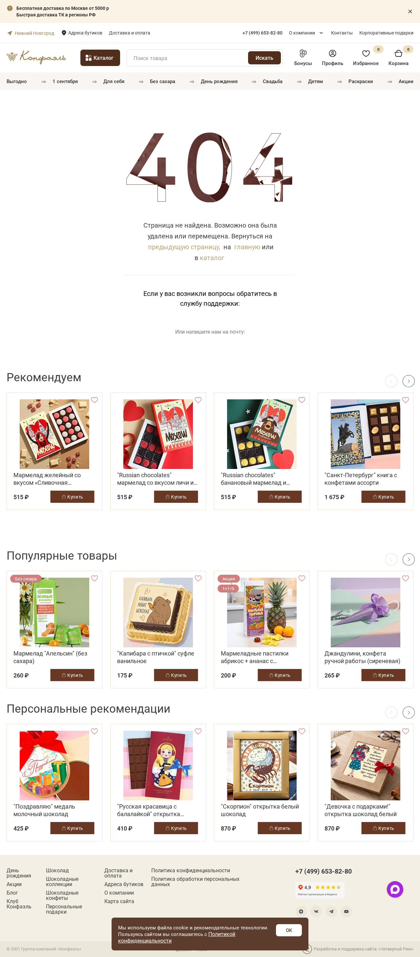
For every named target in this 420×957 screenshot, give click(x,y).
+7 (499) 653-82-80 (323, 871)
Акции (406, 81)
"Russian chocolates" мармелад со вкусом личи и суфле (155, 478)
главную (247, 246)
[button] (409, 381)
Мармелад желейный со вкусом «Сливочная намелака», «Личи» (47, 478)
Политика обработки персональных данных (195, 881)
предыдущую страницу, (184, 246)
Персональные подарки (64, 909)
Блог (12, 892)
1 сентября (65, 81)
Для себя (113, 81)
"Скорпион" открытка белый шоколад (260, 810)
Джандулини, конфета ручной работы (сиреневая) (362, 657)
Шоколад (57, 870)
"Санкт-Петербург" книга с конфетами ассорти (361, 478)
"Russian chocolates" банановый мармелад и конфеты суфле (253, 478)
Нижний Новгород (34, 33)
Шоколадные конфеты (62, 895)
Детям (315, 81)
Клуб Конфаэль (19, 904)
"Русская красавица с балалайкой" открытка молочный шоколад (148, 810)
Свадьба (273, 81)
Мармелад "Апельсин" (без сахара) (50, 657)
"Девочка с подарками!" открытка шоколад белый (361, 810)
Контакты (342, 33)
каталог (212, 257)
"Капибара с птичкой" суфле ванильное (155, 657)
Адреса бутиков (85, 33)
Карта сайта (119, 901)
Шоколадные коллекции (62, 881)
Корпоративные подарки (386, 33)
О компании (302, 33)
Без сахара (162, 81)
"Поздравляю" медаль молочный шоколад (44, 810)
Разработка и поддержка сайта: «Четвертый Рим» (363, 949)
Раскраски (360, 81)
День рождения (219, 81)
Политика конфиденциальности (190, 870)
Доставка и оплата (129, 33)
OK (289, 930)
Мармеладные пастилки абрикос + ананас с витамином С (254, 657)
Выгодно (17, 81)
